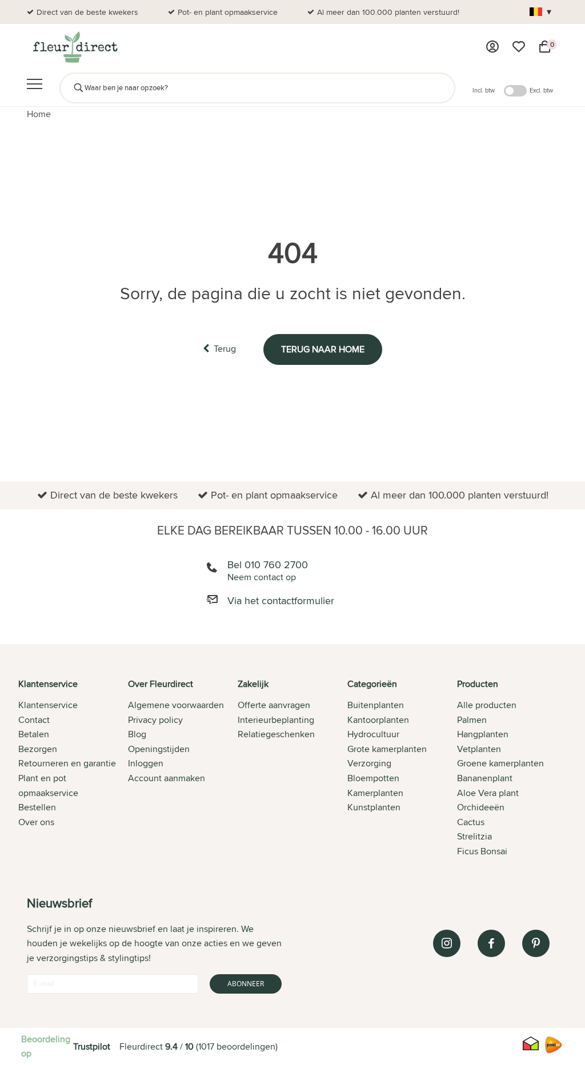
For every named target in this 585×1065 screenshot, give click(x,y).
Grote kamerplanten (387, 748)
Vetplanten (479, 748)
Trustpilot (91, 1046)
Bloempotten (373, 778)
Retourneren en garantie (67, 763)
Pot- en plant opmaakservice (228, 12)
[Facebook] (491, 943)
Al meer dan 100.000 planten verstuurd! (388, 12)
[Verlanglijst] (518, 46)
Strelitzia (474, 836)
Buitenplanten (375, 705)
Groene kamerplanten (500, 763)
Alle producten (486, 705)
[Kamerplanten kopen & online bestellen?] (74, 47)
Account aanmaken (166, 778)
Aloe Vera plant (488, 792)
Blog (137, 734)
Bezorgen (37, 748)
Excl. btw (541, 90)
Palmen (472, 719)
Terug (225, 348)
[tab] (73, 768)
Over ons (36, 822)
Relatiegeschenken (276, 734)
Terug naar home (322, 349)
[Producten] (492, 46)
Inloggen (145, 763)
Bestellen (37, 807)
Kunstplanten (373, 807)
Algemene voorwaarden (176, 705)
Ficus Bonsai (482, 851)
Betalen (33, 734)
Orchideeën (480, 807)
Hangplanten (482, 734)
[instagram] (446, 943)
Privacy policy (155, 719)
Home (39, 113)
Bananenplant (484, 778)
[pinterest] (536, 943)
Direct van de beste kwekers (87, 12)
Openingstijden (159, 748)
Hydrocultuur (373, 734)
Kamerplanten (375, 792)
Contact (34, 719)
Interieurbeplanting (276, 719)
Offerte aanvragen (274, 705)
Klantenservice (48, 705)
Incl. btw (483, 90)
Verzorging (369, 763)
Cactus (470, 822)
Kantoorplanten (378, 719)
